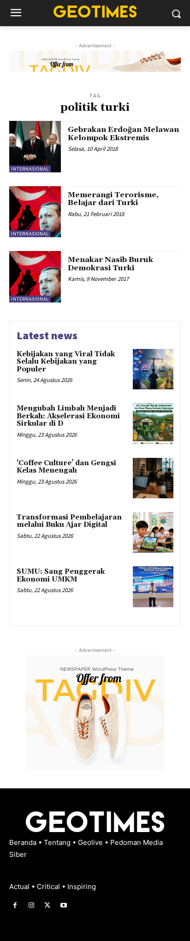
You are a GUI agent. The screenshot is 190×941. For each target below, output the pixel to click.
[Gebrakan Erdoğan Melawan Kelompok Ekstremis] (35, 146)
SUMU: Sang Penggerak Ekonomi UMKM (61, 575)
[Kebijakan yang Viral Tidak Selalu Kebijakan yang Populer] (153, 369)
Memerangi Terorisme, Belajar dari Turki (113, 199)
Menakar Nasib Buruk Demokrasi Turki (110, 264)
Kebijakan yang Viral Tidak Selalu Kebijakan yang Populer (66, 362)
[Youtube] (64, 905)
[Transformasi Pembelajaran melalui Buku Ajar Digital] (153, 532)
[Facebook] (15, 905)
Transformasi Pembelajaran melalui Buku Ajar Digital (69, 521)
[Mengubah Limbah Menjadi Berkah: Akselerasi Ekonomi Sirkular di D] (153, 423)
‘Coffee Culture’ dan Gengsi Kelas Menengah (66, 467)
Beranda (23, 842)
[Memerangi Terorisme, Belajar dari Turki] (35, 212)
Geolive (91, 842)
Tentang (58, 842)
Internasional (30, 169)
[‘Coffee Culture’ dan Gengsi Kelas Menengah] (153, 478)
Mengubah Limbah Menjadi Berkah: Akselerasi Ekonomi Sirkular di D (68, 416)
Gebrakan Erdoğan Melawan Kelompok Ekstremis (123, 134)
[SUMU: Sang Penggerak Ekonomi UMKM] (153, 586)
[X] (47, 905)
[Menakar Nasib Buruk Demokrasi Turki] (35, 276)
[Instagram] (31, 905)
